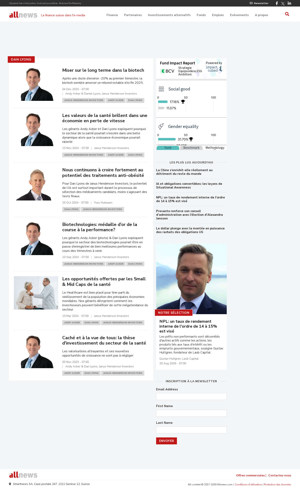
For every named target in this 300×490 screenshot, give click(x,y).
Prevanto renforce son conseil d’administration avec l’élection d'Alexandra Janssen (189, 214)
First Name (164, 406)
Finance (112, 15)
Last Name (164, 423)
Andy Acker (115, 100)
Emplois (218, 15)
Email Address (167, 389)
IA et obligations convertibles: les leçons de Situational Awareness (189, 185)
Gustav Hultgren (170, 359)
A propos (261, 15)
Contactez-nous (279, 475)
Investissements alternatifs (169, 15)
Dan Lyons (21, 59)
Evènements (239, 15)
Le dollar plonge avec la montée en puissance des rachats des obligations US (190, 230)
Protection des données (277, 484)
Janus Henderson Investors (83, 100)
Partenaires (133, 15)
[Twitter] (282, 3)
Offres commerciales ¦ (251, 475)
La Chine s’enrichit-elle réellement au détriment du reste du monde (184, 172)
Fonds (201, 15)
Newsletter (261, 3)
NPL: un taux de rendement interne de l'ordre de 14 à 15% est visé (190, 199)
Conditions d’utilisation (248, 484)
